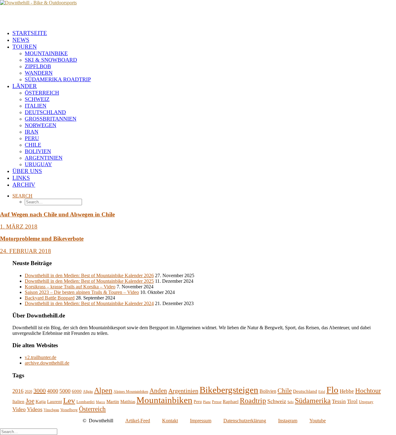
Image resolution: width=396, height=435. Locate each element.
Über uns (27, 171)
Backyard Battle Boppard (50, 297)
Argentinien (43, 158)
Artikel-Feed (137, 420)
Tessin (339, 401)
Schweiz (37, 99)
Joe (30, 400)
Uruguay (38, 164)
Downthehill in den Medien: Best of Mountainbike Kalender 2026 (89, 275)
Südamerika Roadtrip (58, 79)
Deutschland (45, 112)
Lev (69, 400)
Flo (332, 390)
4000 (52, 391)
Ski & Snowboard (51, 60)
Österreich (42, 93)
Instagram (287, 420)
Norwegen (40, 125)
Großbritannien (50, 119)
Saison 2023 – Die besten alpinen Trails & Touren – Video (82, 292)
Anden (158, 390)
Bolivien (38, 151)
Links (21, 178)
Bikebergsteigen (229, 390)
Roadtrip (253, 401)
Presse (217, 402)
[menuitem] (204, 33)
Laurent (54, 401)
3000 (39, 390)
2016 (18, 391)
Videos (34, 409)
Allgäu (88, 391)
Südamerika (313, 401)
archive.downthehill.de (47, 363)
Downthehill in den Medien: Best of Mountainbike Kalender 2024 (89, 303)
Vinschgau (51, 410)
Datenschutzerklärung (244, 420)
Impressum (200, 420)
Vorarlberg (69, 409)
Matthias (127, 401)
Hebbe (347, 391)
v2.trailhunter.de (40, 357)
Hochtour (368, 390)
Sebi (290, 402)
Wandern (39, 73)
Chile (33, 145)
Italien (35, 106)
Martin (112, 401)
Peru (32, 138)
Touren (24, 46)
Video (19, 409)
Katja (41, 401)
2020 (28, 391)
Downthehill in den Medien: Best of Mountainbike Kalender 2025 (89, 281)
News (20, 40)
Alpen (103, 390)
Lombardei (85, 401)
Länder (24, 86)
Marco (100, 402)
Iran (31, 132)
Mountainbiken (164, 400)
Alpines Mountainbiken (131, 391)
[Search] (28, 431)
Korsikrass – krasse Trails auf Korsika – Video (70, 286)
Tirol (352, 401)
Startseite (29, 33)
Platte (207, 402)
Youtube (317, 420)
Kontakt (170, 420)
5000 (65, 391)
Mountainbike (46, 53)
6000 (77, 391)
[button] (22, 195)
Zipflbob (38, 66)
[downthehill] (198, 12)
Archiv (23, 184)
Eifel (321, 391)
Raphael (231, 401)
